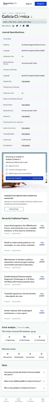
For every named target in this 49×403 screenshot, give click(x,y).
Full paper (42, 227)
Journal (11, 13)
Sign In (29, 4)
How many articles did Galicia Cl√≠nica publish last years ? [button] (22, 373)
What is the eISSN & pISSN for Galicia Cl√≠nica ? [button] (22, 381)
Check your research (24, 178)
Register (40, 4)
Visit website (26, 81)
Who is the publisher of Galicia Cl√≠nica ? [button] (20, 388)
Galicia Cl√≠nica (21, 13)
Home (4, 13)
